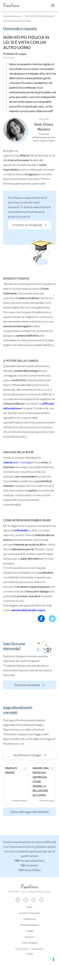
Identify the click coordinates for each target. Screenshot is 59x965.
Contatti (29, 931)
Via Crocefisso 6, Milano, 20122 (36, 891)
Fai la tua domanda (27, 685)
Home (29, 907)
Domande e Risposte (12, 16)
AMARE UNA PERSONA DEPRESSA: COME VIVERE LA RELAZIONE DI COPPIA (41, 781)
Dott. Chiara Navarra (43, 126)
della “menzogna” (18, 462)
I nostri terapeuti (30, 942)
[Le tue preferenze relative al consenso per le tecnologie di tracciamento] (53, 959)
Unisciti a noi (29, 919)
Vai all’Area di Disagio (27, 755)
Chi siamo (29, 936)
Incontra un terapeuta (27, 225)
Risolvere (29, 886)
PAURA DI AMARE (11, 770)
